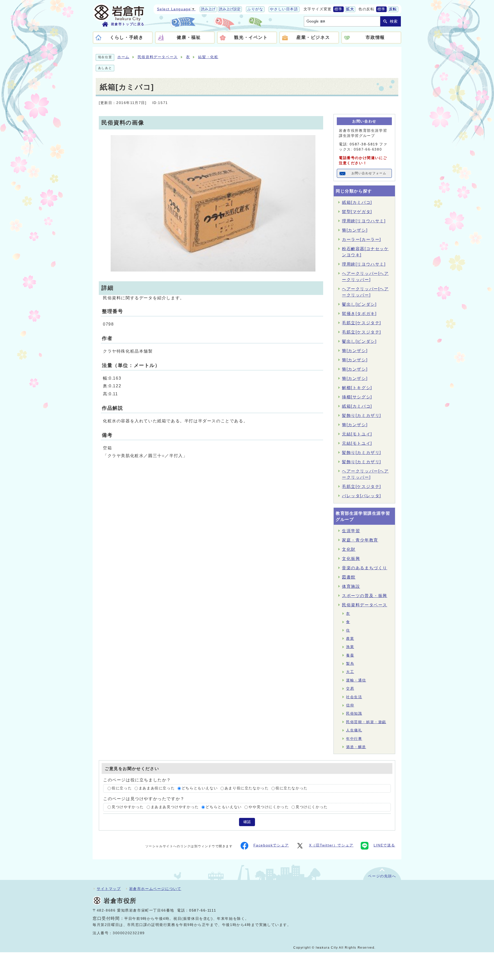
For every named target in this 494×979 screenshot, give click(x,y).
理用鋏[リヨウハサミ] (364, 221)
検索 (394, 21)
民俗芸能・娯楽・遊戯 (366, 722)
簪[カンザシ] (354, 230)
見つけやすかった (128, 807)
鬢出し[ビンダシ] (359, 304)
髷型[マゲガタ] (357, 211)
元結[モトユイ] (357, 434)
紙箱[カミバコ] (357, 202)
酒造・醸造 (356, 747)
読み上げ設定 (230, 9)
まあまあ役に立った (157, 788)
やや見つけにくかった (269, 807)
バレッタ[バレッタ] (361, 496)
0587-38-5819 (364, 144)
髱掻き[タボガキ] (359, 313)
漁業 (350, 647)
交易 (350, 688)
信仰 (350, 705)
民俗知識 (354, 713)
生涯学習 (351, 531)
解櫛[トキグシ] (357, 388)
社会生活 (354, 697)
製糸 (350, 664)
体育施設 (351, 586)
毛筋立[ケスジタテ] (361, 323)
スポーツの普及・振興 (364, 595)
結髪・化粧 (208, 57)
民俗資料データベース (158, 57)
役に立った (122, 788)
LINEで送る (384, 845)
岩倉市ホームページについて (155, 889)
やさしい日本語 (284, 9)
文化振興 (351, 558)
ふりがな (255, 9)
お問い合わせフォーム (368, 173)
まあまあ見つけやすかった (175, 807)
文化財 (349, 549)
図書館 (349, 577)
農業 (350, 639)
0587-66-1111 (202, 910)
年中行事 (354, 739)
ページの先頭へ (382, 876)
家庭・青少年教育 (360, 540)
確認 (247, 822)
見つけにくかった (312, 807)
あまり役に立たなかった (247, 788)
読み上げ (208, 9)
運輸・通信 (356, 680)
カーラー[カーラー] (361, 239)
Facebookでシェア (271, 845)
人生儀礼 (354, 730)
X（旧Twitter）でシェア (331, 845)
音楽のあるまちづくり (364, 568)
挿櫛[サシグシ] (357, 397)
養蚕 (350, 655)
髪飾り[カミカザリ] (361, 415)
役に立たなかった (292, 788)
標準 (338, 9)
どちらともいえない (200, 788)
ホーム (123, 57)
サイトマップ (109, 889)
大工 (350, 672)
